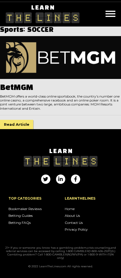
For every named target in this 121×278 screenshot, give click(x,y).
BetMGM (16, 87)
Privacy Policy (76, 229)
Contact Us (74, 223)
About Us (72, 216)
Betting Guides (20, 216)
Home (70, 209)
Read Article (16, 124)
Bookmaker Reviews (25, 209)
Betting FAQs (19, 223)
